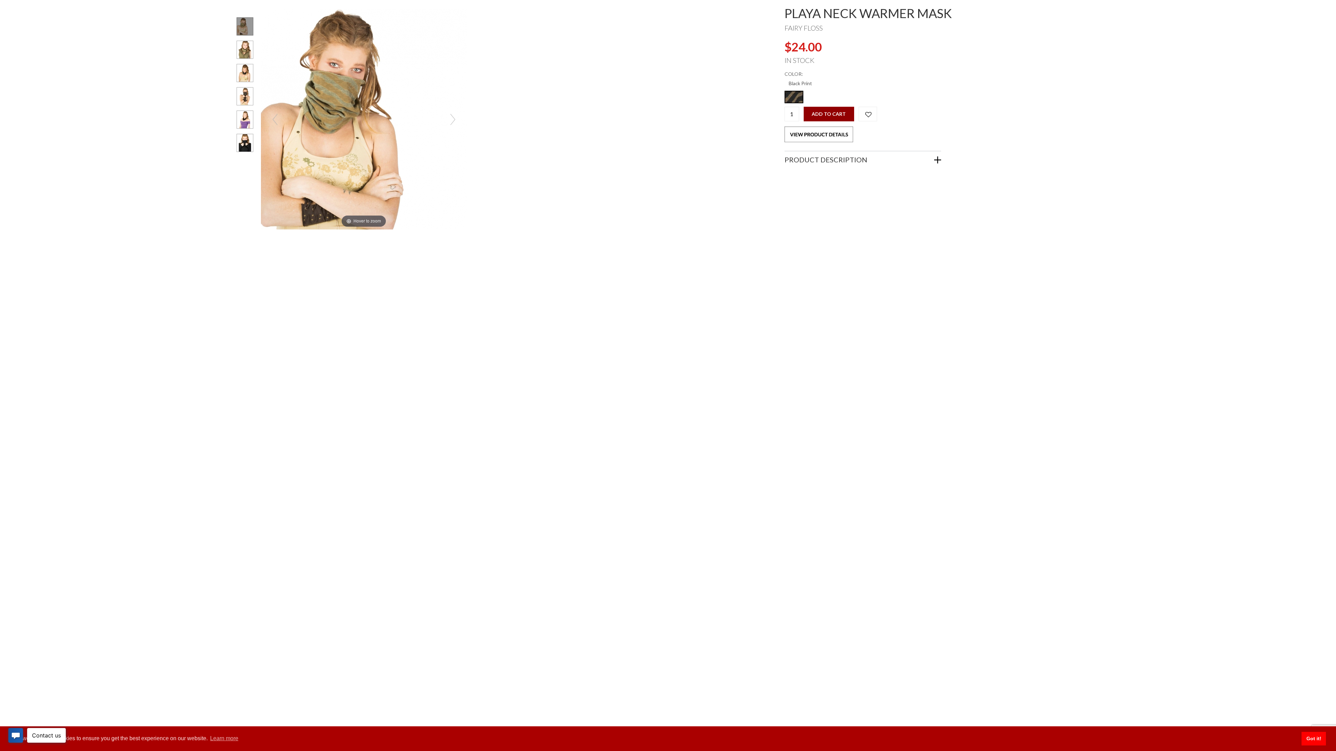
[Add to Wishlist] (868, 114)
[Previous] (275, 119)
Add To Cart (829, 114)
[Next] (452, 119)
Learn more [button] (224, 738)
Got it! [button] (1313, 738)
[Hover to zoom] (364, 118)
